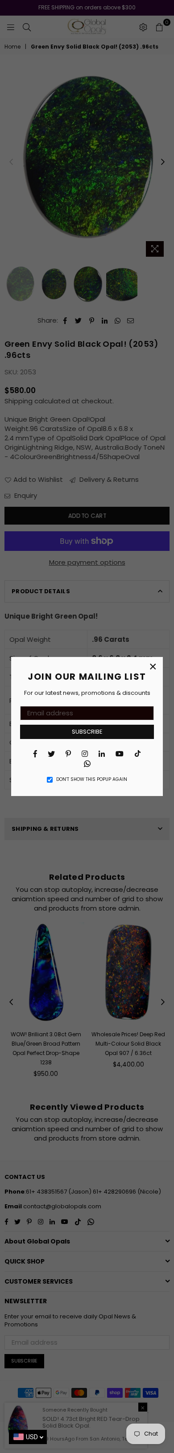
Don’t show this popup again (91, 779)
